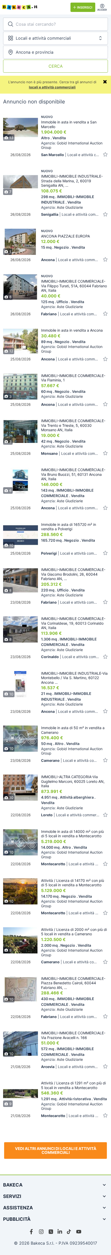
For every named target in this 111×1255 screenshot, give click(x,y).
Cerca (56, 66)
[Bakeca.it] (34, 7)
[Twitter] (50, 1231)
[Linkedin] (60, 1231)
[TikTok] (69, 1231)
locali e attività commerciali (52, 87)
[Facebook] (32, 1231)
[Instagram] (41, 1231)
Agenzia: (71, 145)
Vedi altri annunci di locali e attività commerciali (55, 1150)
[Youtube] (78, 1231)
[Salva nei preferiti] (105, 154)
